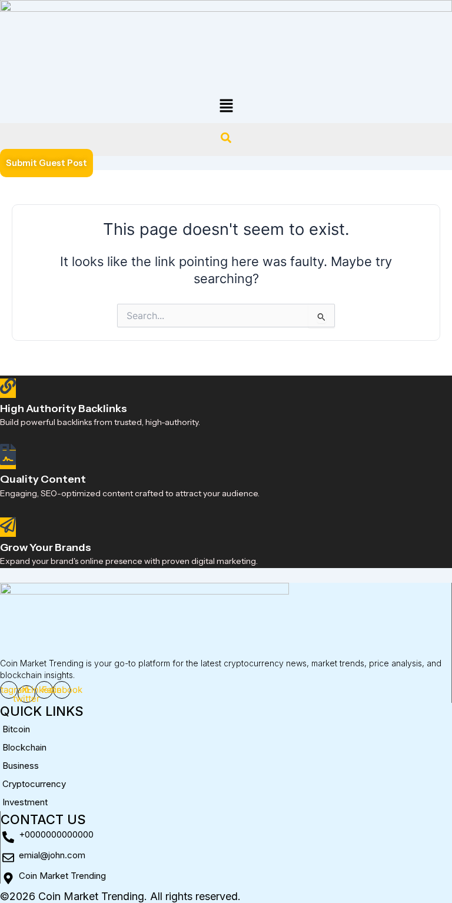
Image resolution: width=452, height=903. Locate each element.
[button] (226, 106)
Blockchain (24, 747)
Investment (25, 802)
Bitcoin (16, 729)
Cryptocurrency (34, 783)
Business (20, 765)
